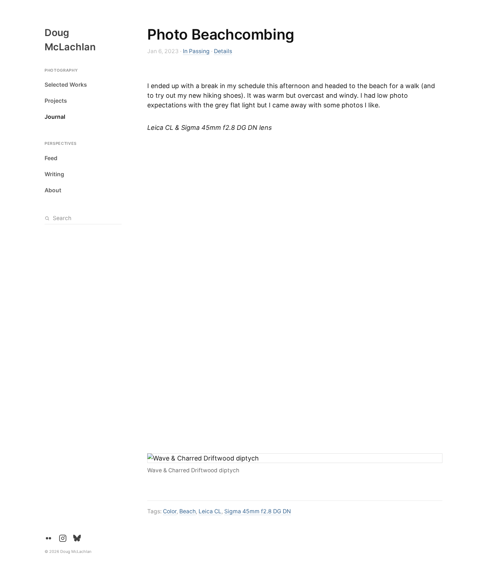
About (53, 190)
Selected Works (66, 85)
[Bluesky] (77, 538)
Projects (56, 101)
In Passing (196, 51)
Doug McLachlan (70, 40)
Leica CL (210, 511)
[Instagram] (63, 538)
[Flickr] (48, 538)
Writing (54, 174)
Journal (55, 117)
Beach (187, 511)
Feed (51, 158)
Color (169, 511)
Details (223, 51)
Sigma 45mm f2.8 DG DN (257, 511)
